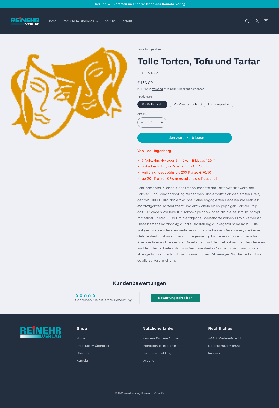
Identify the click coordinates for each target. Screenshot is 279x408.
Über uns (83, 353)
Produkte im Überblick (93, 345)
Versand (157, 89)
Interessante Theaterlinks (160, 345)
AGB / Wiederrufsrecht (224, 338)
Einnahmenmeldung (156, 353)
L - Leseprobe (218, 104)
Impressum (216, 353)
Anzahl (142, 114)
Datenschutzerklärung (224, 345)
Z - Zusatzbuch (185, 104)
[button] (79, 21)
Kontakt (82, 360)
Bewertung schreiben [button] (175, 297)
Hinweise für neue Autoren (161, 338)
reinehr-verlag (132, 393)
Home (81, 338)
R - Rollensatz (152, 104)
